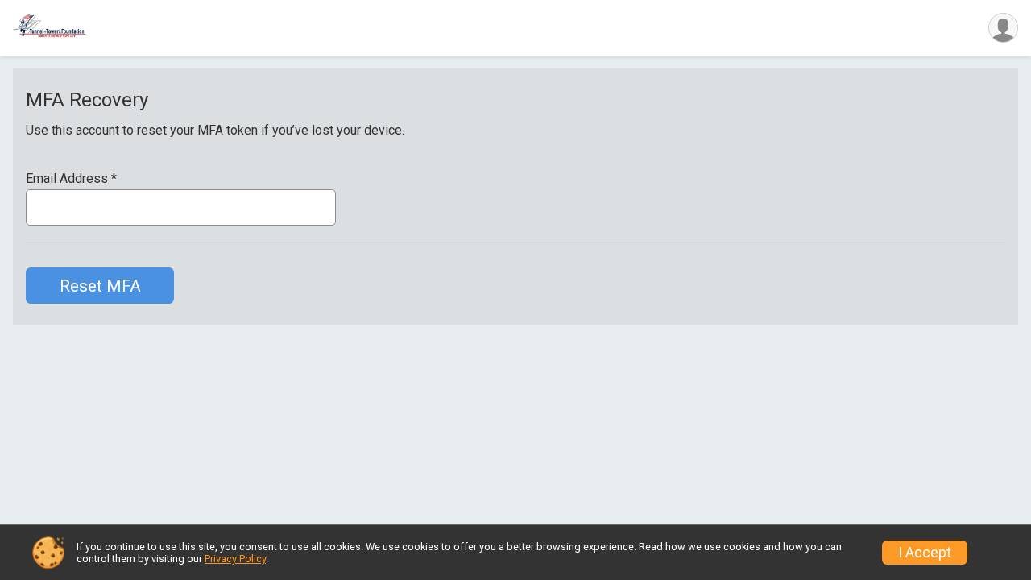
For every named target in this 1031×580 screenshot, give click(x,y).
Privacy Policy (235, 559)
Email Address (71, 179)
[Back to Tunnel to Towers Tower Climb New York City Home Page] (49, 27)
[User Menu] (1003, 28)
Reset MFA (100, 286)
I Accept (924, 553)
